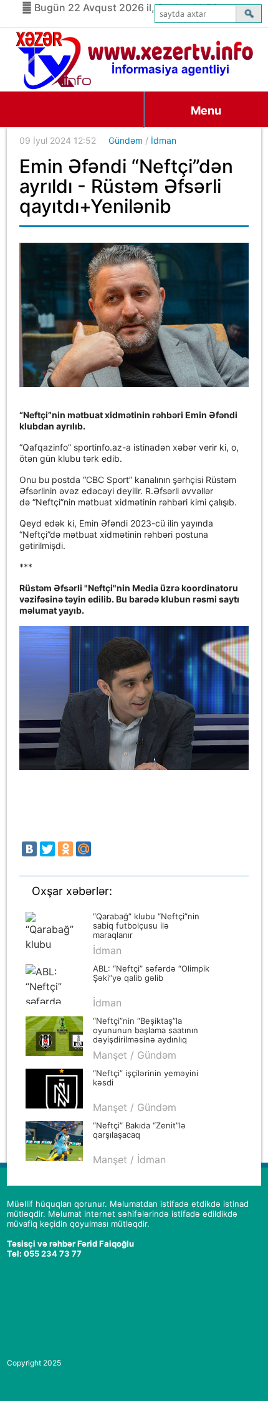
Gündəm (125, 140)
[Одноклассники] (65, 848)
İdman (163, 140)
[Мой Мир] (83, 848)
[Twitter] (47, 848)
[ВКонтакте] (29, 848)
